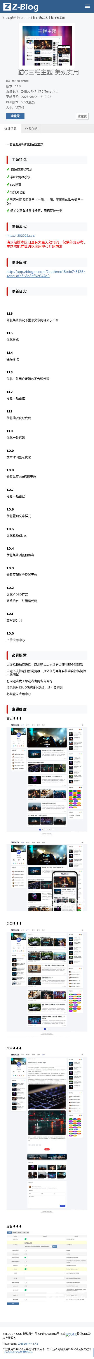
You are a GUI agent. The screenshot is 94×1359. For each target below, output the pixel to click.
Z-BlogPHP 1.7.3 (28, 1343)
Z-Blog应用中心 (12, 17)
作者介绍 (31, 128)
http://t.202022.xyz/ (21, 235)
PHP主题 (30, 17)
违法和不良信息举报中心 (18, 1352)
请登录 (15, 116)
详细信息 (10, 128)
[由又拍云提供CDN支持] (71, 1333)
